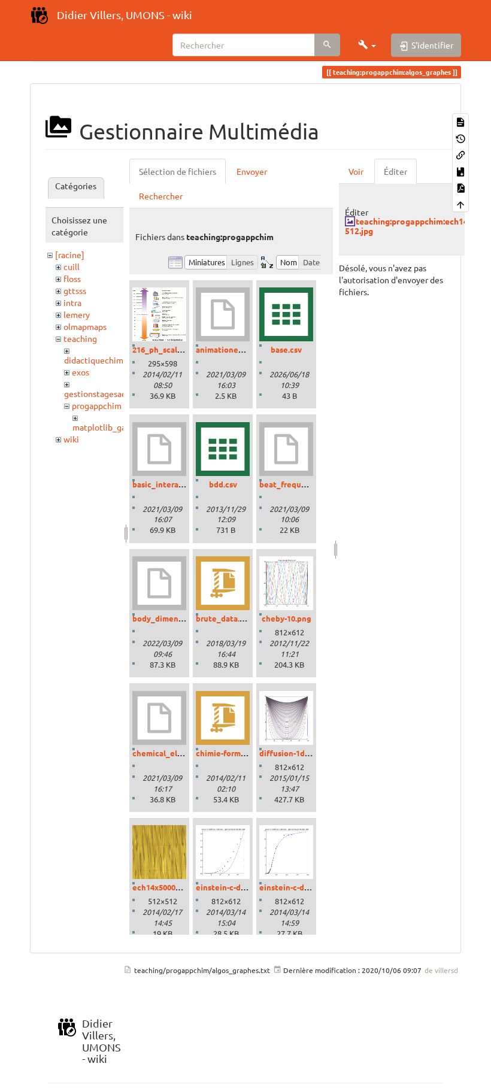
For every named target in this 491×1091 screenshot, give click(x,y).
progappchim (97, 405)
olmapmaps (85, 326)
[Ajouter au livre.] (460, 170)
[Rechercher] (327, 45)
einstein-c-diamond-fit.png (309, 887)
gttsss (74, 290)
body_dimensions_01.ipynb (182, 618)
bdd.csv (223, 484)
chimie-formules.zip (232, 753)
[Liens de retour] (460, 154)
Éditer (395, 171)
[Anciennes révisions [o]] (460, 137)
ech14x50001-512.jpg (170, 887)
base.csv (286, 349)
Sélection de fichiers (177, 171)
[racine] (69, 254)
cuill (71, 266)
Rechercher (161, 195)
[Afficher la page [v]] (460, 121)
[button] (367, 45)
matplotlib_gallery (107, 427)
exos (80, 371)
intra (72, 302)
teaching (80, 338)
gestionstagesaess (99, 393)
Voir (355, 171)
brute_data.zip (223, 618)
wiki (71, 439)
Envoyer (252, 171)
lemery (76, 314)
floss (72, 278)
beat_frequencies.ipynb (303, 484)
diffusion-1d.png (290, 753)
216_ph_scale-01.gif (168, 349)
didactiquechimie (97, 359)
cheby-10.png (286, 618)
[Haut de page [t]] (460, 203)
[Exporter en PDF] (460, 187)
